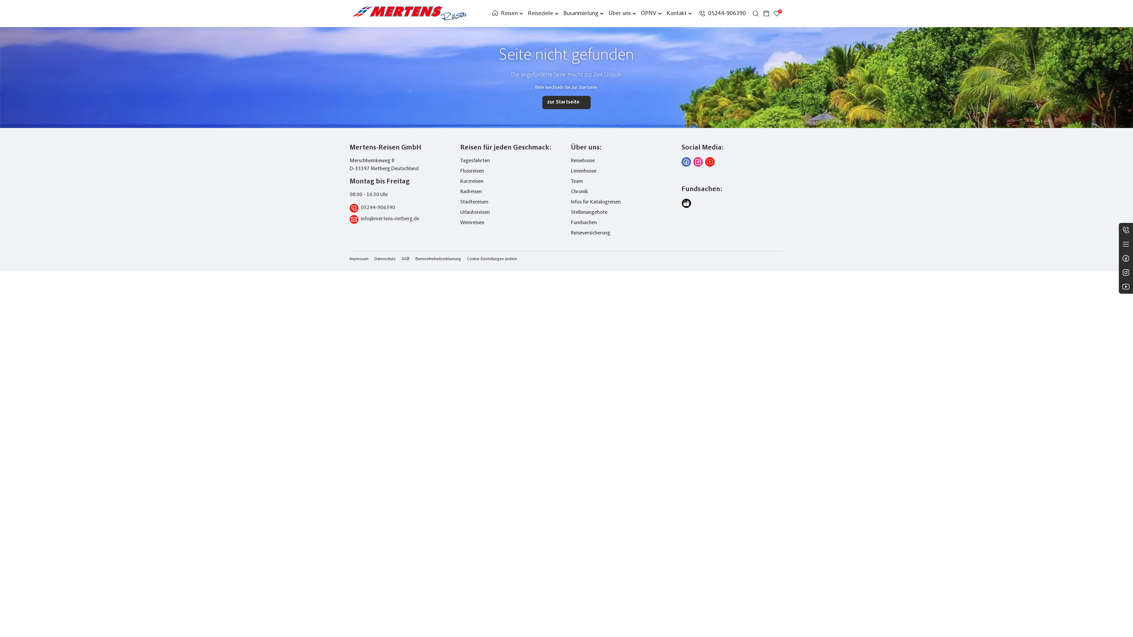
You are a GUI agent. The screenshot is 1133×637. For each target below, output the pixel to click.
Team (577, 181)
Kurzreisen (471, 181)
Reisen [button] (509, 14)
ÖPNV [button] (648, 14)
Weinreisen (472, 223)
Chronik (579, 192)
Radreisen (471, 192)
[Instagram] (1126, 272)
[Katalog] (1126, 244)
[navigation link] (495, 14)
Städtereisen (474, 202)
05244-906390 (378, 208)
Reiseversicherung (590, 233)
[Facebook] (1126, 258)
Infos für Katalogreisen (596, 202)
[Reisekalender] (766, 13)
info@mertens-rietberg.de (390, 219)
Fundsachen (584, 223)
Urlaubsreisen (475, 212)
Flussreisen (472, 171)
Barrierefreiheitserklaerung (438, 259)
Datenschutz (385, 259)
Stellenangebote (589, 212)
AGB (406, 259)
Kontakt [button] (677, 14)
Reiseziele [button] (540, 14)
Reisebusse (583, 161)
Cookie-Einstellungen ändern (492, 259)
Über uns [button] (619, 14)
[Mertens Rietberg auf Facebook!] (686, 162)
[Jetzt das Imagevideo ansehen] (710, 162)
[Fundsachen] (686, 203)
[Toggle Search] (755, 13)
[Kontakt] (1126, 230)
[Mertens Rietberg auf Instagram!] (698, 162)
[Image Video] (1126, 287)
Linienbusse (583, 171)
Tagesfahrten (475, 161)
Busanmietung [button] (580, 14)
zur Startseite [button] (563, 102)
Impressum (359, 259)
